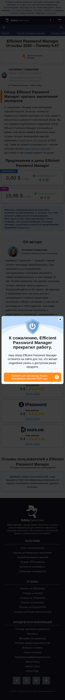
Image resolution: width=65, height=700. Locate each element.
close (58, 319)
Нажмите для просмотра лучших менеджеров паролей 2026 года (29, 377)
